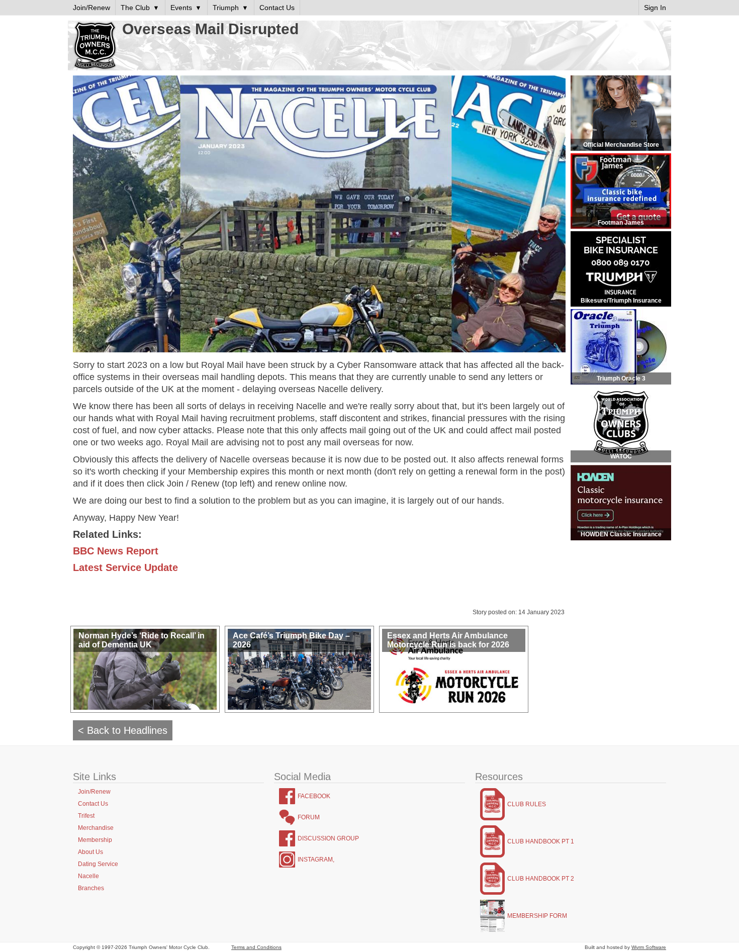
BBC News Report (115, 550)
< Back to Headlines (122, 730)
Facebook (314, 796)
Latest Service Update (125, 567)
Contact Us (93, 803)
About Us (90, 851)
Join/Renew (94, 791)
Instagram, (316, 859)
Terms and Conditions (256, 947)
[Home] (95, 46)
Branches (91, 888)
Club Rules (526, 804)
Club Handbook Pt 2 (540, 878)
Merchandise (96, 827)
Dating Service (98, 864)
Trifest (86, 815)
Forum (309, 817)
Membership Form (537, 915)
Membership (95, 839)
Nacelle (88, 876)
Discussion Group (328, 838)
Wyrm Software (648, 947)
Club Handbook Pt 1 (540, 841)
